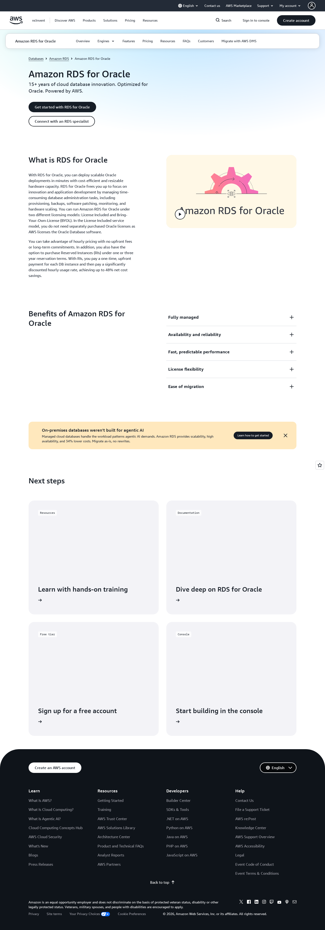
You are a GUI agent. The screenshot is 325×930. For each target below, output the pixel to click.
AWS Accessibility (250, 846)
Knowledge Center (250, 827)
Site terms (54, 914)
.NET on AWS (177, 818)
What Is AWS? (40, 800)
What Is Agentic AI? (45, 818)
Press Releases (41, 864)
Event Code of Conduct (254, 864)
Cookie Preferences (132, 914)
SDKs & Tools (177, 809)
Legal (239, 855)
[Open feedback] (319, 465)
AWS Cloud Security (45, 836)
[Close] (285, 435)
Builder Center (178, 800)
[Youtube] (279, 902)
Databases (36, 58)
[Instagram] (264, 902)
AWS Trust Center (112, 818)
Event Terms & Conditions (257, 873)
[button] (65, 20)
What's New (38, 846)
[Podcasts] (287, 902)
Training (104, 809)
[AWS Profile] (311, 5)
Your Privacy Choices (84, 914)
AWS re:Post (245, 818)
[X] (241, 902)
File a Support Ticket (252, 809)
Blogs (33, 855)
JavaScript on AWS (181, 855)
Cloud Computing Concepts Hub (56, 827)
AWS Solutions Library (116, 827)
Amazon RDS (59, 58)
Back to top (159, 882)
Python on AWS (179, 827)
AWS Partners (109, 864)
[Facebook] (249, 902)
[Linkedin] (256, 902)
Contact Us (244, 800)
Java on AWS (177, 836)
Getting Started (110, 800)
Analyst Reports (111, 855)
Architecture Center (114, 836)
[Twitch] (272, 902)
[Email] (294, 902)
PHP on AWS (177, 846)
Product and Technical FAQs (121, 846)
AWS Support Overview (255, 836)
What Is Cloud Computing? (51, 809)
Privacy (34, 914)
